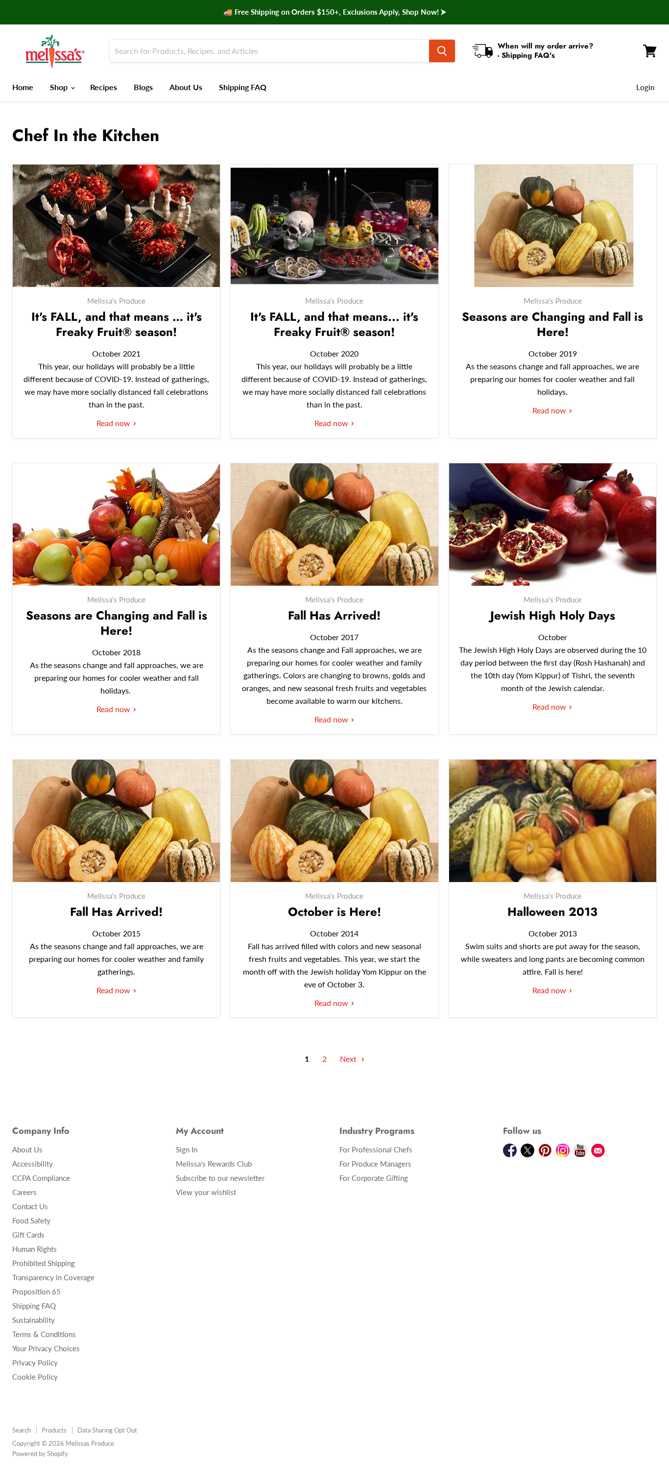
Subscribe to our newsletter (220, 1177)
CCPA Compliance (41, 1177)
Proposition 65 (36, 1291)
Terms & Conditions (44, 1334)
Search (21, 1430)
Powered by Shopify (40, 1454)
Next (349, 1058)
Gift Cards (28, 1234)
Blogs (143, 87)
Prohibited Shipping (43, 1263)
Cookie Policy (35, 1376)
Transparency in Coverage (53, 1277)
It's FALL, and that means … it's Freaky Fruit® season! (116, 324)
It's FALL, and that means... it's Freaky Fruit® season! (334, 324)
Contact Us (30, 1206)
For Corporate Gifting (373, 1177)
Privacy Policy (35, 1362)
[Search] (442, 51)
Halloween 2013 (552, 911)
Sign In (186, 1149)
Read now (114, 423)
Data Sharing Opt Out (107, 1430)
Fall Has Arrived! (334, 615)
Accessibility (32, 1163)
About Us (185, 87)
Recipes (103, 87)
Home (22, 87)
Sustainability (33, 1319)
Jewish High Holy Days (552, 615)
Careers (24, 1192)
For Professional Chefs (375, 1149)
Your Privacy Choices (46, 1348)
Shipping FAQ (242, 87)
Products (54, 1430)
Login (645, 87)
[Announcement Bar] (334, 12)
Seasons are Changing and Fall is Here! (552, 324)
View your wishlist (206, 1192)
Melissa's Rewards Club (214, 1163)
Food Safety (31, 1220)
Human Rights (34, 1248)
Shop (60, 87)
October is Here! (334, 911)
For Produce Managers (375, 1163)
